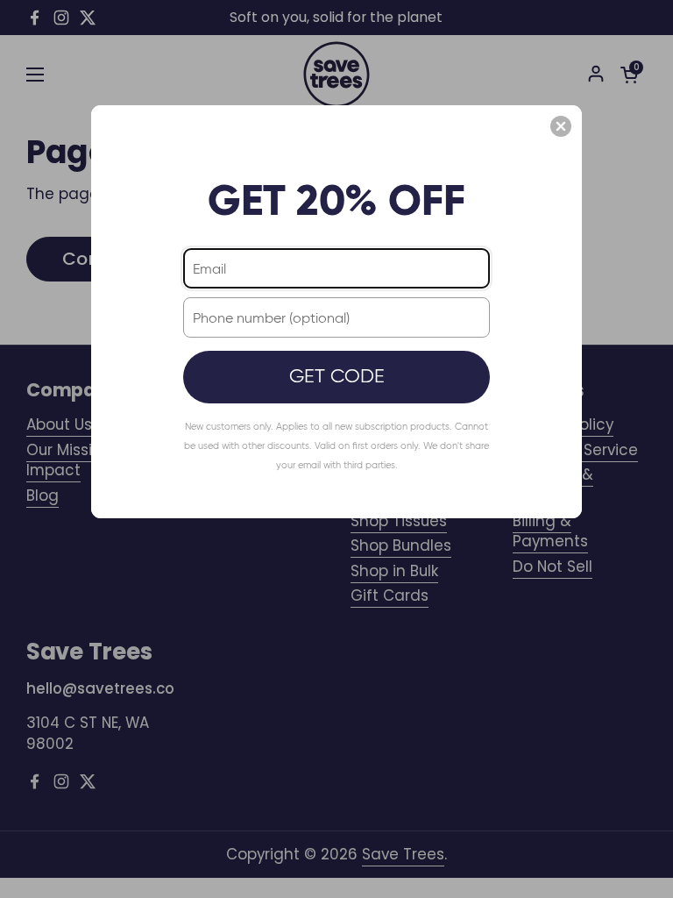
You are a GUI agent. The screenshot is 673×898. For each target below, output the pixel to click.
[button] (560, 126)
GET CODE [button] (337, 376)
